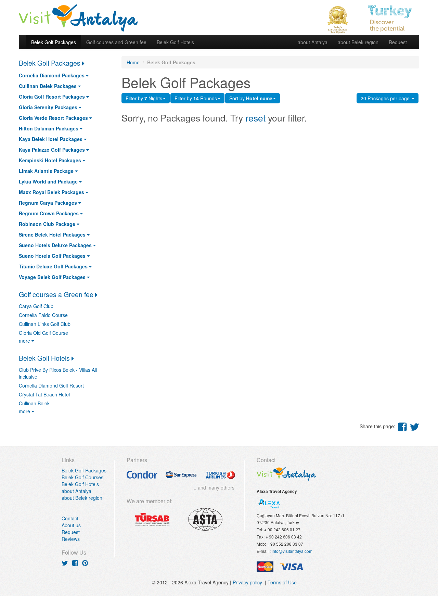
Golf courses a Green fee (57, 294)
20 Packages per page (386, 98)
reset (255, 117)
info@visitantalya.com (292, 551)
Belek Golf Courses (82, 477)
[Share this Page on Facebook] (402, 426)
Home (133, 62)
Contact (70, 518)
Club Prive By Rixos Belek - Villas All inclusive (58, 373)
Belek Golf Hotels (175, 42)
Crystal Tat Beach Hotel (44, 394)
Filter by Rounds (196, 98)
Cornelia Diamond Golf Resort (51, 385)
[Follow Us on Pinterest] (85, 563)
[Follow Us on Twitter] (65, 563)
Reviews (71, 538)
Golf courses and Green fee (116, 42)
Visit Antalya (78, 17)
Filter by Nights (144, 98)
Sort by (250, 98)
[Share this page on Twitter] (414, 426)
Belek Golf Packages (53, 42)
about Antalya (312, 42)
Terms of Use (282, 582)
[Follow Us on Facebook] (75, 563)
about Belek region (358, 42)
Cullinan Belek (34, 403)
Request (398, 42)
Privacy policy (249, 582)
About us (71, 525)
